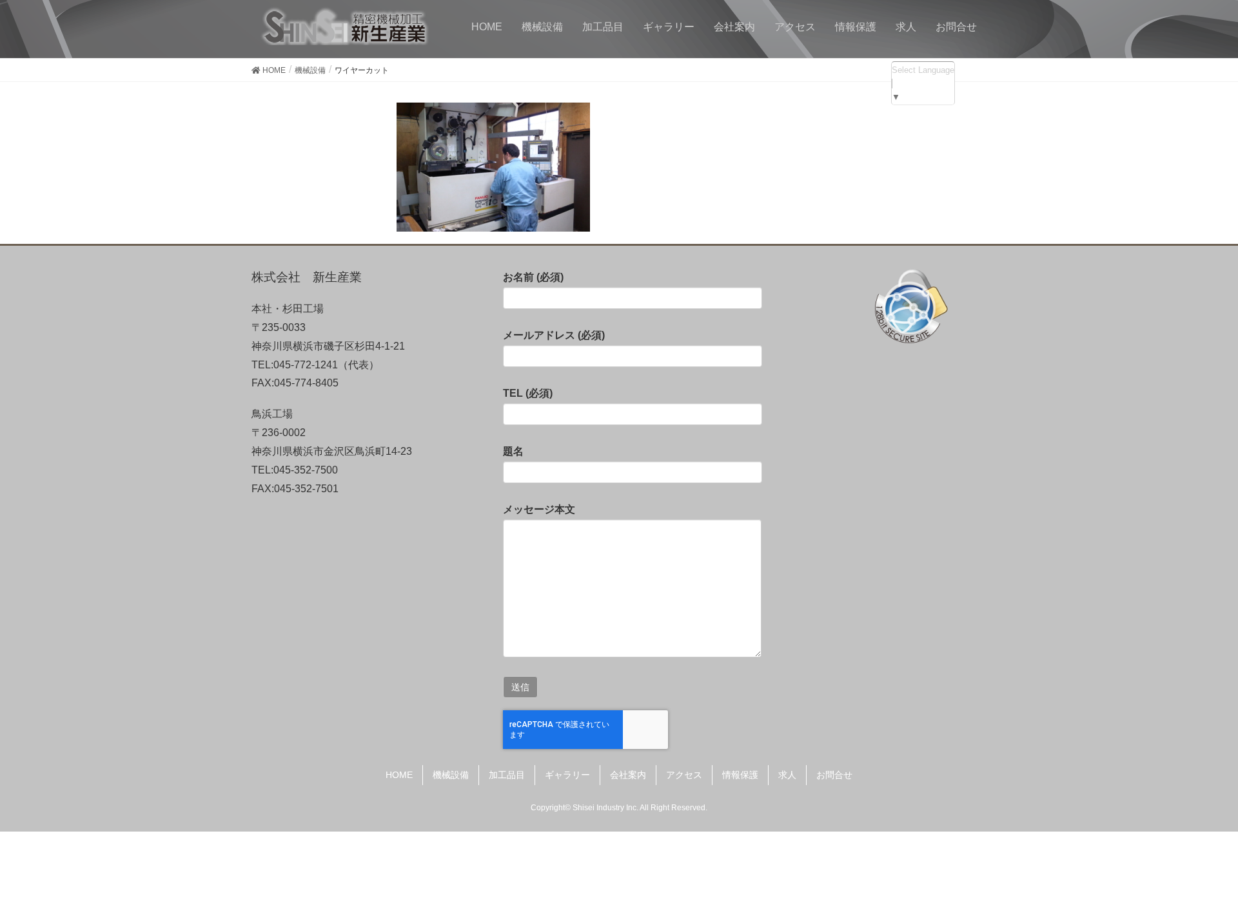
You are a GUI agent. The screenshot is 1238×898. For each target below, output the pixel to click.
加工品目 (507, 775)
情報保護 (740, 775)
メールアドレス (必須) (554, 335)
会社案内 (628, 775)
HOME (399, 775)
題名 (513, 451)
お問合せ (834, 775)
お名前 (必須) (533, 277)
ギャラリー (567, 775)
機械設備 (451, 775)
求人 (787, 775)
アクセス (684, 775)
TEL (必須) (528, 393)
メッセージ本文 (539, 509)
